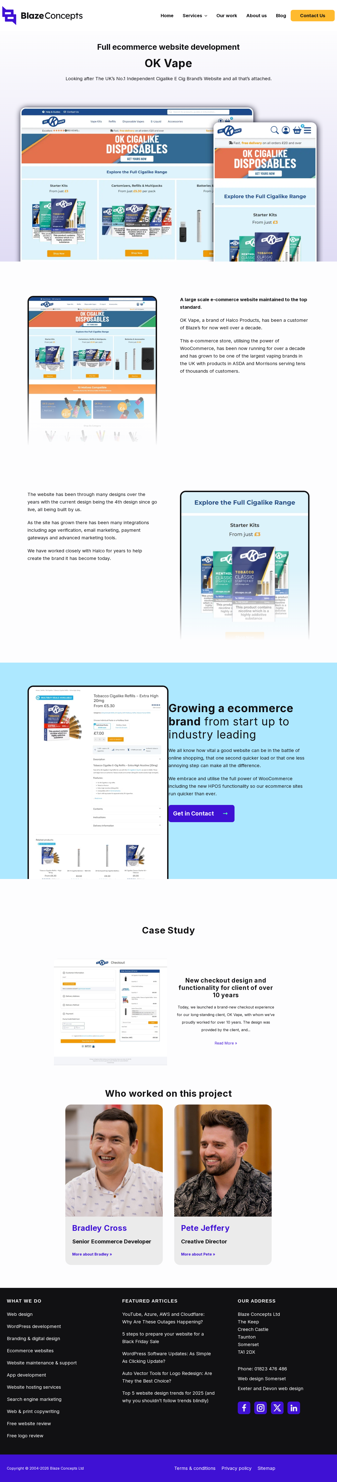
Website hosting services (34, 1387)
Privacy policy (236, 1468)
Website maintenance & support (42, 1363)
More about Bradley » (92, 1254)
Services (192, 15)
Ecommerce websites (30, 1350)
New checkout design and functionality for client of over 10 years (226, 988)
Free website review (29, 1423)
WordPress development (34, 1326)
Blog (281, 15)
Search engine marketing (34, 1399)
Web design (20, 1314)
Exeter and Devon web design (270, 1388)
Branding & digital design (33, 1338)
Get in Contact (193, 813)
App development (26, 1375)
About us (256, 15)
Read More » (226, 1043)
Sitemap (266, 1468)
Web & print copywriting (33, 1411)
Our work (226, 15)
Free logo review (25, 1435)
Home (167, 15)
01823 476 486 (270, 1369)
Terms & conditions (194, 1468)
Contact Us (312, 15)
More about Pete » (198, 1254)
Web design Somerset (262, 1378)
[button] (204, 15)
